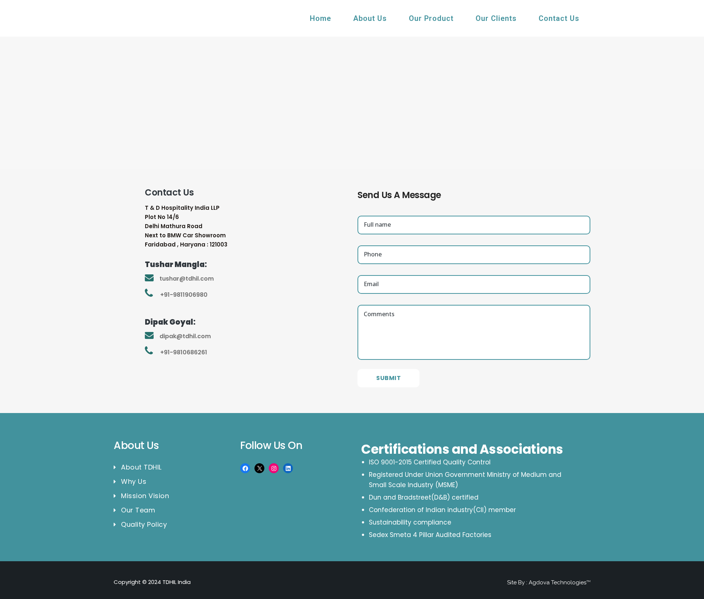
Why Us (133, 482)
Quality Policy (144, 525)
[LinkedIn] (288, 468)
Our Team (138, 510)
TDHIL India (176, 582)
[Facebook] (245, 468)
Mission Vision (145, 496)
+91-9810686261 (183, 352)
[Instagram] (274, 468)
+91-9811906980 (184, 295)
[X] (259, 468)
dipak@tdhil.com (185, 336)
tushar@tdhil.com (187, 278)
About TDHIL (141, 467)
